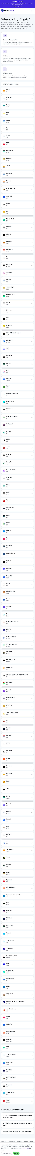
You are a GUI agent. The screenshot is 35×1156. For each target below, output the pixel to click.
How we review (12, 1141)
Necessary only (7, 1153)
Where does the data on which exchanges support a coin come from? (17, 1116)
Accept (16, 1153)
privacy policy (25, 1148)
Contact (26, 1141)
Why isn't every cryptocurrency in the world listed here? (17, 1124)
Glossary (19, 1141)
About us (3, 1141)
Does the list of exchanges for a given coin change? (18, 1131)
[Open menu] (32, 10)
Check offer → (18, 6)
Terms (31, 1141)
